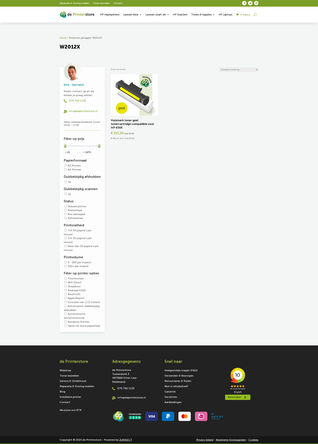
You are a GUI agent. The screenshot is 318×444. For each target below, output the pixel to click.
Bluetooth (74, 294)
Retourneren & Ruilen (177, 381)
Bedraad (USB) (77, 290)
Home (63, 37)
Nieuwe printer (77, 206)
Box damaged (76, 214)
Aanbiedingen (173, 402)
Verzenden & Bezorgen (178, 376)
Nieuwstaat (75, 210)
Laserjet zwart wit (155, 14)
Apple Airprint (76, 298)
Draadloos (74, 286)
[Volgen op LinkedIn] (250, 3)
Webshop (65, 370)
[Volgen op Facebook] (244, 3)
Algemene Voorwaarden (231, 439)
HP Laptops (225, 14)
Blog (62, 391)
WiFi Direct (74, 282)
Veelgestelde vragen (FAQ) (181, 370)
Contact (118, 3)
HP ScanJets (180, 14)
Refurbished (75, 218)
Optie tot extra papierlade (84, 325)
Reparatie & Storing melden (74, 3)
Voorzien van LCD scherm (84, 302)
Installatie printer (70, 397)
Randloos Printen (78, 321)
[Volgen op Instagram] (256, 3)
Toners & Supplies (201, 14)
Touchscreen (76, 278)
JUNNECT (125, 439)
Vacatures (170, 397)
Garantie (170, 391)
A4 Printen (74, 169)
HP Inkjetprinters (109, 14)
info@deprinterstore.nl (83, 111)
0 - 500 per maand (79, 262)
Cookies (253, 439)
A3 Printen (74, 165)
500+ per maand (78, 266)
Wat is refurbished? (176, 386)
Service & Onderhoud (73, 381)
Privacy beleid (204, 439)
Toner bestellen (101, 3)
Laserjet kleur (130, 14)
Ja (69, 181)
